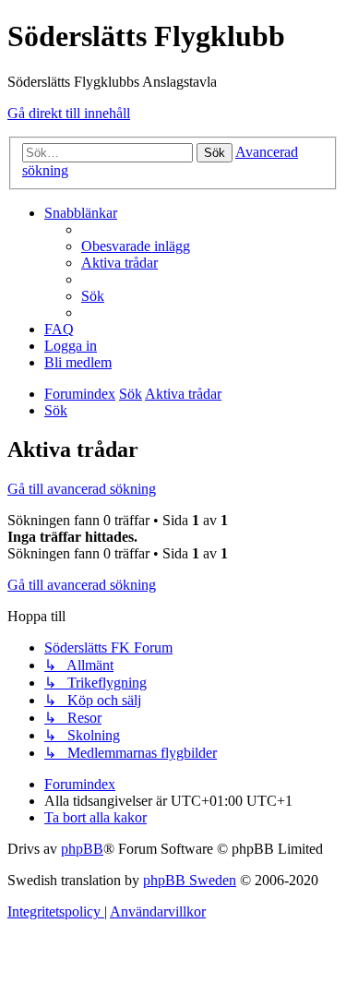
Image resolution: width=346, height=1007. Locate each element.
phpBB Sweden (189, 880)
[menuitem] (135, 246)
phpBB (82, 849)
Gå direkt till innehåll (68, 113)
